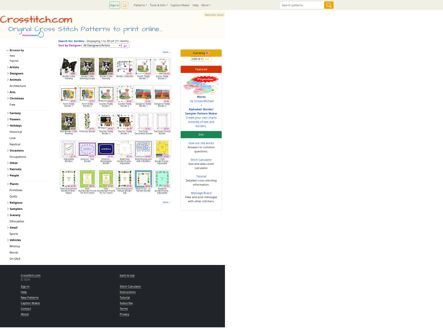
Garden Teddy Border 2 (125, 104)
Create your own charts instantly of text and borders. (201, 117)
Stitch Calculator (201, 160)
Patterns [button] (139, 5)
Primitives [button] (16, 190)
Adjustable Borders (69, 160)
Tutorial (201, 176)
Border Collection (124, 76)
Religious (16, 203)
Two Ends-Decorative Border (143, 132)
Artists (14, 67)
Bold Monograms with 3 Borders (143, 160)
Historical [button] (16, 132)
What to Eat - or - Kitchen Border (143, 189)
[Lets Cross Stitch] (201, 85)
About (25, 314)
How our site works (201, 143)
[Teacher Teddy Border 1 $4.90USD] (125, 121)
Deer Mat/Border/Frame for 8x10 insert (87, 190)
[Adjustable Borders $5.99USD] (69, 149)
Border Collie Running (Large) (87, 77)
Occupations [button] (18, 157)
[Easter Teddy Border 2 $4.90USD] (162, 66)
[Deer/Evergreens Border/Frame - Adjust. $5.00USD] (69, 178)
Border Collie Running (106, 77)
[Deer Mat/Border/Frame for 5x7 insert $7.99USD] (106, 178)
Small (13, 227)
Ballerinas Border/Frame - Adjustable (124, 161)
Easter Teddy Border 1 (143, 77)
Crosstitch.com (36, 19)
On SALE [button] (15, 259)
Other (14, 163)
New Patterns (30, 297)
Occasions (17, 150)
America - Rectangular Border (106, 161)
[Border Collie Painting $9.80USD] (69, 66)
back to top (127, 275)
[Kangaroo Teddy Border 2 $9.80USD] (162, 94)
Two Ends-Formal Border (162, 132)
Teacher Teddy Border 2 (106, 132)
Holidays (16, 125)
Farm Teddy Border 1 (68, 104)
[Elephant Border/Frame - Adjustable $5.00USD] (162, 178)
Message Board (201, 193)
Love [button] (13, 138)
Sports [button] (14, 234)
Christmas (17, 98)
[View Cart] (124, 5)
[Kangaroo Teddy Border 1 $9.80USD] (143, 94)
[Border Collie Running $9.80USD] (106, 66)
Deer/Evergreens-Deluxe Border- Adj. (124, 190)
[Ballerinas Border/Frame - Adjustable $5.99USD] (125, 149)
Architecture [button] (18, 86)
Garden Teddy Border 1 (106, 104)
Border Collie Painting (68, 77)
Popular (14, 60)
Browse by (17, 50)
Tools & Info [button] (158, 5)
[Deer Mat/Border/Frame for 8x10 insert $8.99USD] (87, 178)
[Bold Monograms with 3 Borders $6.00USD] (143, 149)
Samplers (16, 209)
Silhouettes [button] (17, 221)
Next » (166, 52)
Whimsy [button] (15, 246)
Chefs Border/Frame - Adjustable (162, 161)
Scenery (15, 215)
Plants (14, 184)
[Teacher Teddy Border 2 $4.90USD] (106, 121)
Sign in (114, 5)
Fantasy (15, 113)
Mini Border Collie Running (68, 132)
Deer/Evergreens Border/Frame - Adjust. (68, 190)
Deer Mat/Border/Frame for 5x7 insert (106, 190)
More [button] (205, 5)
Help (196, 5)
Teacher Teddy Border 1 (125, 132)
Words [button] (14, 252)
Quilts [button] (13, 196)
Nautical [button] (15, 144)
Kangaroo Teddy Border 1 (143, 104)
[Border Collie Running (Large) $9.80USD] (87, 66)
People (14, 175)
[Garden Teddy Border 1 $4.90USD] (106, 94)
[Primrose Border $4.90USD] (87, 121)
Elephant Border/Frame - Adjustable (162, 190)
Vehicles (15, 240)
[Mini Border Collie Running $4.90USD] (69, 121)
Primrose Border (87, 131)
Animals (15, 80)
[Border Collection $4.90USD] (125, 66)
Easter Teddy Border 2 (162, 77)
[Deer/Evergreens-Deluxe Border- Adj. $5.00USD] (125, 178)
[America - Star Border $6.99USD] (87, 149)
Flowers (15, 119)
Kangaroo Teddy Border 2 (162, 104)
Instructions (128, 292)
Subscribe (126, 303)
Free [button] (12, 105)
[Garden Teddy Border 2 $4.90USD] (125, 94)
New (12, 55)
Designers (16, 73)
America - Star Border (87, 160)
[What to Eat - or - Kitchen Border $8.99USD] (143, 178)
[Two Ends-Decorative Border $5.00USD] (143, 121)
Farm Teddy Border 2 (87, 104)
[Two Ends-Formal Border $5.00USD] (162, 121)
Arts (12, 92)
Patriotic (16, 169)
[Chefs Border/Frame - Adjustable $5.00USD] (162, 149)
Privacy (124, 314)
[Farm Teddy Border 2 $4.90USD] (87, 94)
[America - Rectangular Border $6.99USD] (106, 149)
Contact (26, 309)
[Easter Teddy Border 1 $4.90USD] (143, 66)
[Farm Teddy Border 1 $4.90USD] (69, 94)
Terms (124, 309)
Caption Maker (180, 5)
